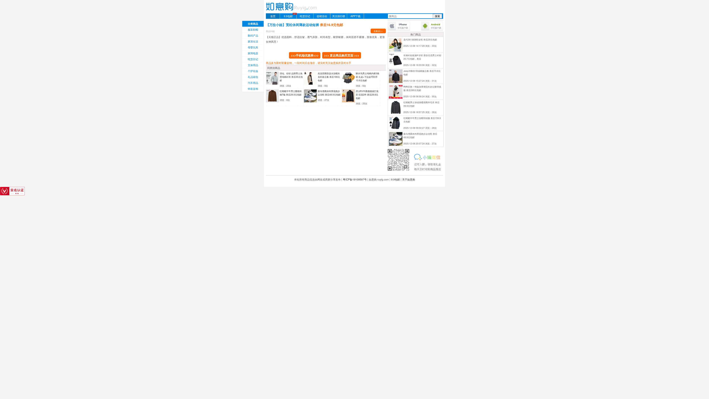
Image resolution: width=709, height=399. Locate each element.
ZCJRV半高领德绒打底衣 (367, 94)
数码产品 (253, 35)
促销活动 (322, 16)
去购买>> (378, 31)
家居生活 (253, 41)
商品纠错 (270, 31)
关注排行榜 (338, 16)
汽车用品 (253, 83)
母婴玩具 (253, 47)
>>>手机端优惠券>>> (304, 55)
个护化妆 (253, 71)
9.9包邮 (288, 16)
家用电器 (253, 53)
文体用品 (253, 65)
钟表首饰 (253, 89)
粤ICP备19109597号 (355, 179)
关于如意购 (408, 179)
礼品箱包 (253, 77)
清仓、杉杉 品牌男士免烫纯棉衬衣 (291, 77)
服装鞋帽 (253, 29)
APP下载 (355, 16)
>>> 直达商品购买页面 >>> (341, 55)
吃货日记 (305, 16)
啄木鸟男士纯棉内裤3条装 (367, 77)
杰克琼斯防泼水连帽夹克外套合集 (329, 77)
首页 (272, 16)
